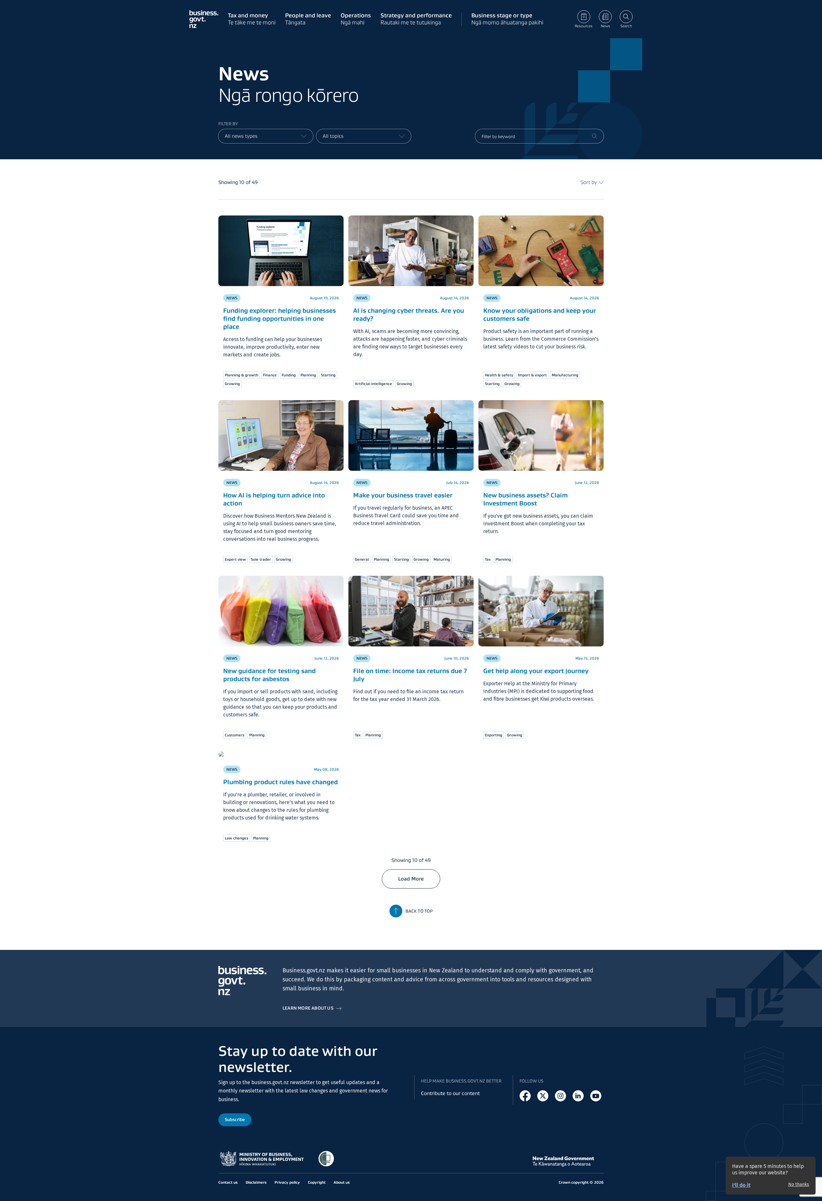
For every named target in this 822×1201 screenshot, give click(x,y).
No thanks (798, 1184)
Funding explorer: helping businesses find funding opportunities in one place (279, 318)
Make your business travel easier (402, 495)
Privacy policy (287, 1182)
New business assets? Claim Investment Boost (525, 499)
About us (342, 1182)
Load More (411, 878)
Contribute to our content (450, 1093)
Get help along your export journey (536, 670)
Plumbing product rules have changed (280, 781)
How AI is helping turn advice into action (274, 499)
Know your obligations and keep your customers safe (539, 314)
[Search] (595, 136)
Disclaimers (256, 1182)
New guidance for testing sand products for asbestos (269, 674)
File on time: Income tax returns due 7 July (410, 674)
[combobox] (266, 136)
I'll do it (741, 1185)
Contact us (228, 1182)
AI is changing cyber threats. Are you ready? (408, 314)
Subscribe (235, 1119)
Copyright (317, 1182)
